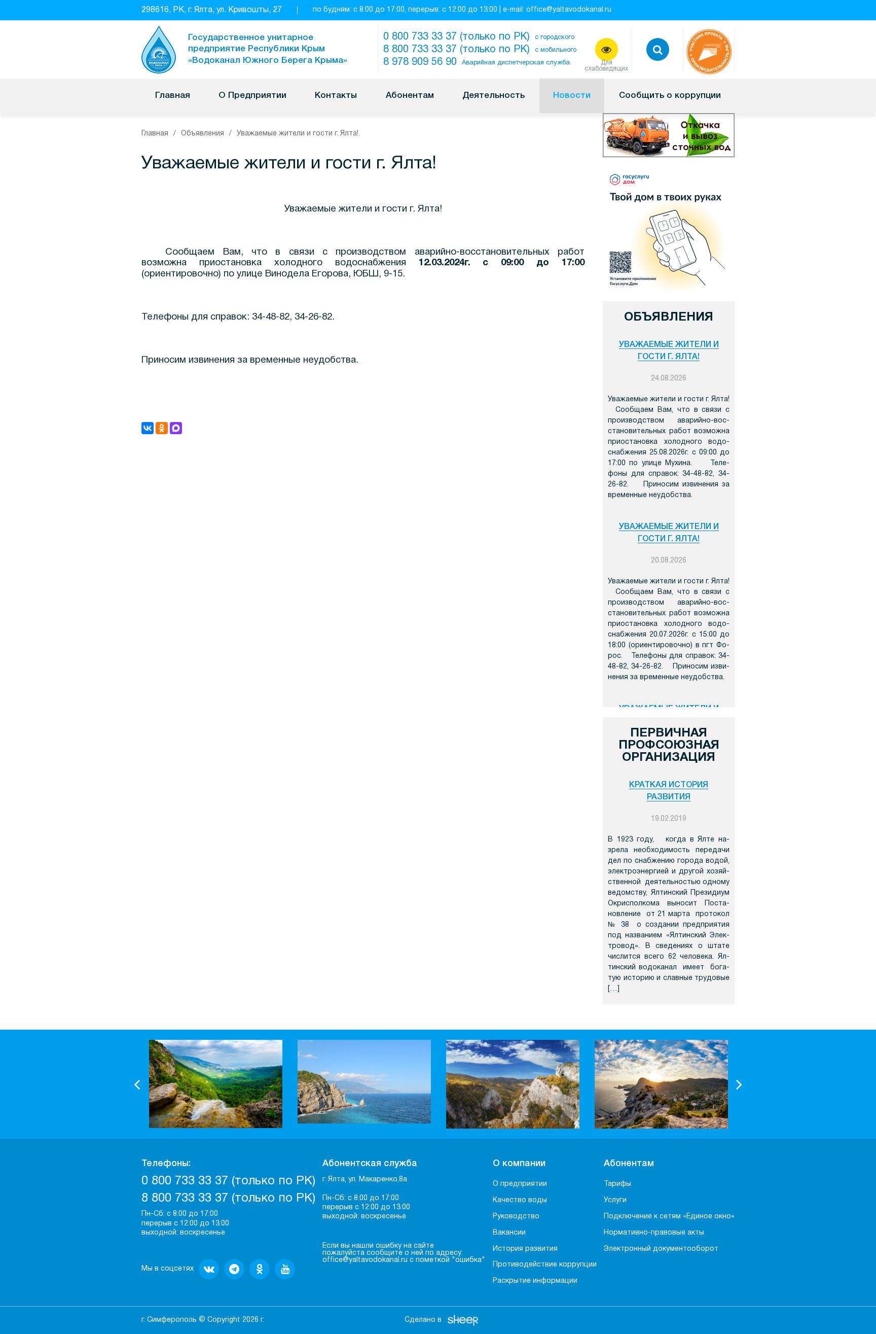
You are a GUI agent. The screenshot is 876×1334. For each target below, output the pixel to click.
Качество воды (520, 1200)
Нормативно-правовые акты (654, 1233)
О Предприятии (252, 95)
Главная (172, 95)
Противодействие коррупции (545, 1264)
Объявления (202, 133)
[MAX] (176, 428)
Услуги (615, 1200)
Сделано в (423, 1320)
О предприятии (520, 1184)
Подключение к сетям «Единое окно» (669, 1216)
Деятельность (493, 95)
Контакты (336, 95)
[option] (215, 1084)
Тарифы (617, 1184)
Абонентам (410, 95)
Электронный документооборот (661, 1249)
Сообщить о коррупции (670, 95)
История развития (525, 1249)
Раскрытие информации (535, 1281)
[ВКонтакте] (147, 428)
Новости (572, 95)
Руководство (516, 1216)
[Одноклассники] (162, 428)
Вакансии (509, 1233)
